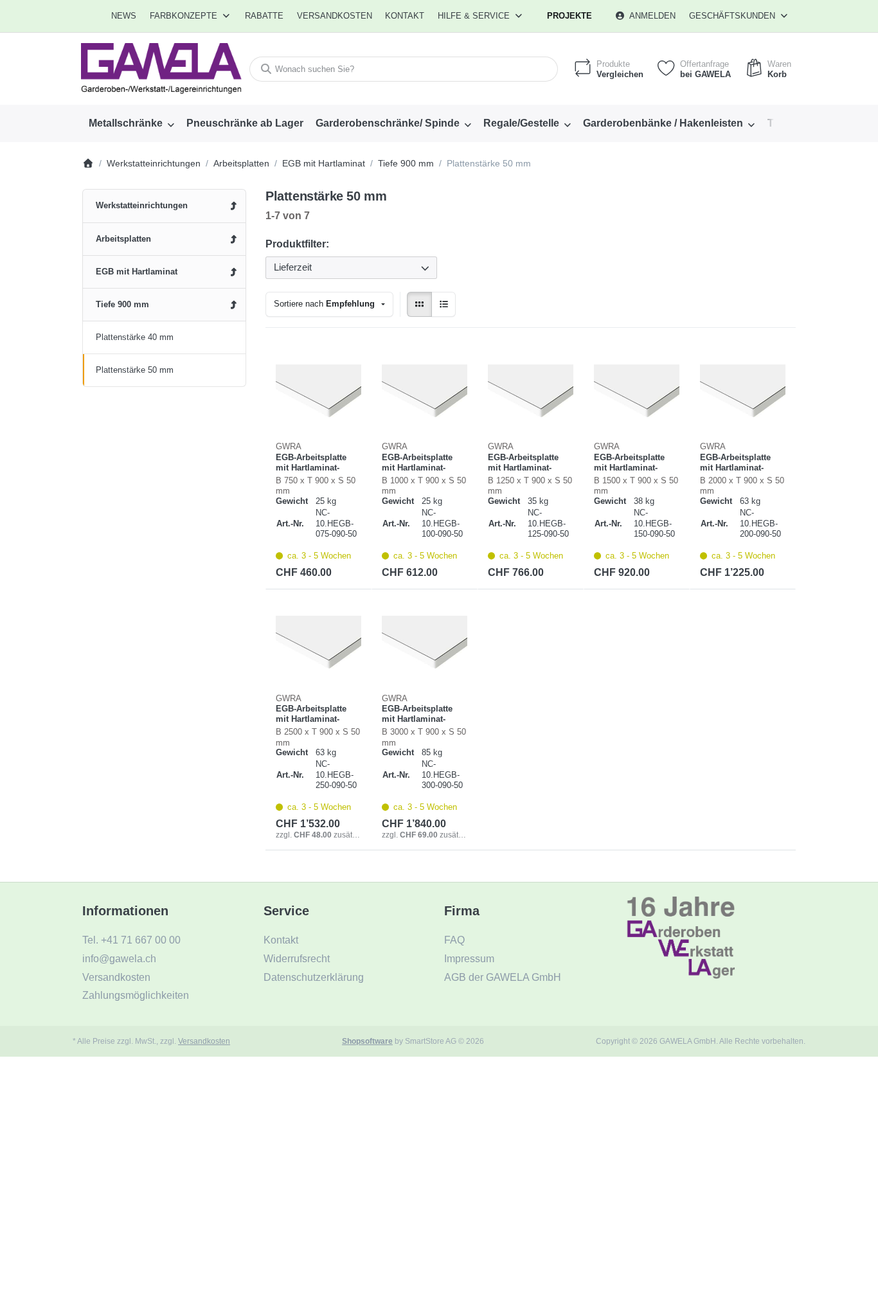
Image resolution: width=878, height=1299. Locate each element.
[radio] (419, 304)
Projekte (569, 16)
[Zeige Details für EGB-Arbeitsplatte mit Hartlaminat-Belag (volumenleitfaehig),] (318, 391)
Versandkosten (204, 1041)
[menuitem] (124, 16)
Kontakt (404, 16)
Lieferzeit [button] (293, 267)
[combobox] (403, 69)
